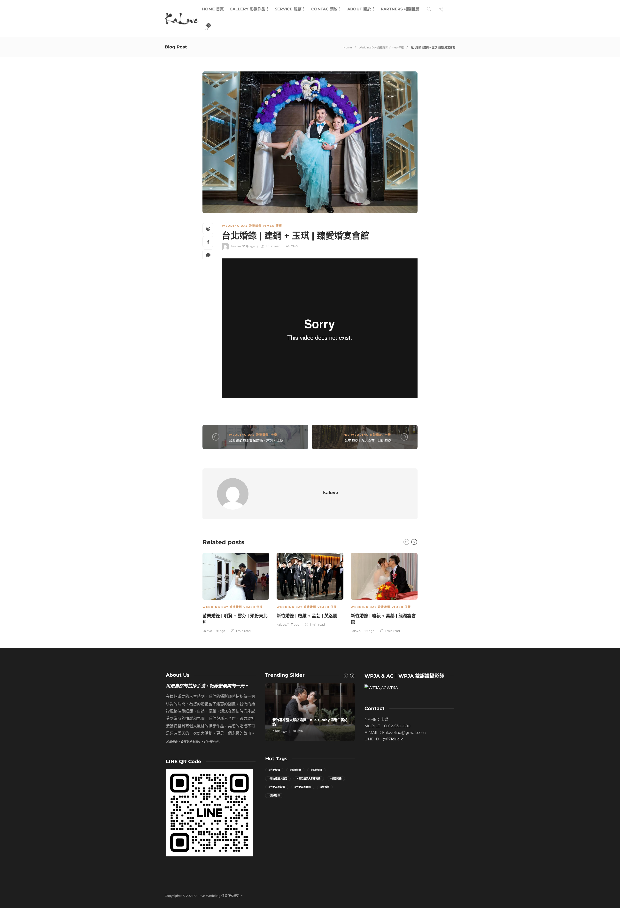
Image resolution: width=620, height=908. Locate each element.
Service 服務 (288, 9)
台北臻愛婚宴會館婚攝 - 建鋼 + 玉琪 (256, 440)
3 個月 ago (279, 731)
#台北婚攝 (274, 770)
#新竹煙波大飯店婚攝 (308, 778)
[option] (236, 592)
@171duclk (393, 739)
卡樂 (274, 434)
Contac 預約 (324, 9)
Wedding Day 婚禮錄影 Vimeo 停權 (381, 47)
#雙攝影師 (274, 795)
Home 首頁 (213, 9)
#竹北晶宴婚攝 (277, 787)
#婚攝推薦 (295, 770)
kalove (236, 246)
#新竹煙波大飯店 (278, 778)
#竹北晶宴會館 (302, 787)
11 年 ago (219, 631)
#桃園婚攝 (335, 778)
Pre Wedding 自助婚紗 (362, 434)
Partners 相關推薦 (400, 9)
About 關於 (359, 9)
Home (347, 47)
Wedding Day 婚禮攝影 (249, 434)
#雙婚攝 (324, 787)
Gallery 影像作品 (247, 9)
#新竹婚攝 (316, 770)
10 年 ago (248, 246)
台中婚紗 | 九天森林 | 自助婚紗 (368, 440)
